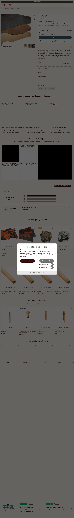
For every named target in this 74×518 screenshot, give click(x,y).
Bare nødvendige (46, 260)
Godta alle (27, 260)
